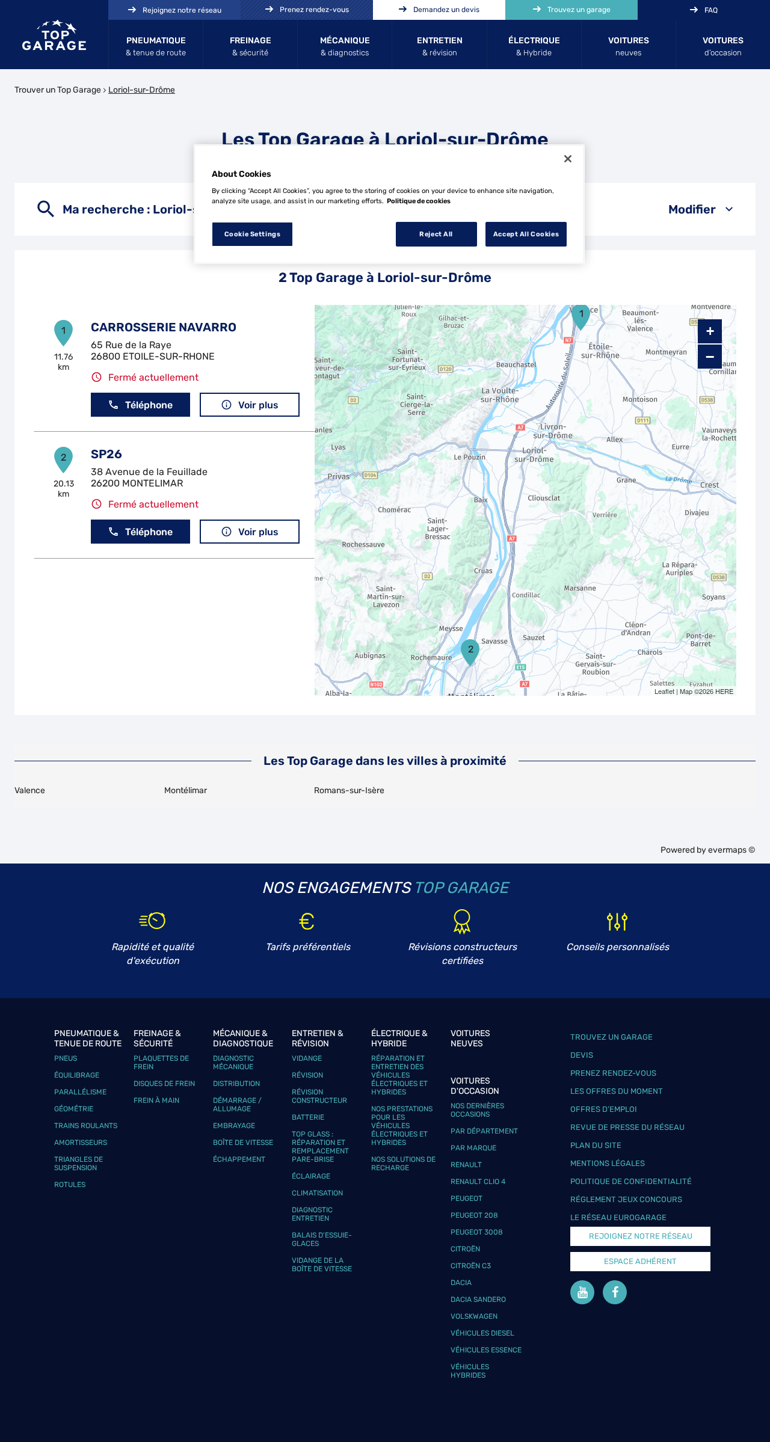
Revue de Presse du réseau (627, 1127)
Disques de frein (164, 1083)
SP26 (106, 454)
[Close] (568, 159)
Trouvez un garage (611, 1037)
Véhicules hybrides (470, 1371)
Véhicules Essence (486, 1350)
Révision (307, 1075)
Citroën (465, 1249)
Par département (484, 1131)
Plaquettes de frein (161, 1062)
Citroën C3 (471, 1266)
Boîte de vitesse (243, 1142)
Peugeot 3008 (477, 1232)
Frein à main (156, 1100)
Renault (466, 1165)
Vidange (307, 1058)
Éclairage (311, 1176)
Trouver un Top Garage (57, 90)
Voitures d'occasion (475, 1086)
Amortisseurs (80, 1142)
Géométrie (73, 1109)
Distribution (236, 1083)
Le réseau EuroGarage (618, 1217)
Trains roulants (85, 1125)
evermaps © (732, 850)
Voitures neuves (470, 1038)
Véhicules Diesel (482, 1333)
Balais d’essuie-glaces (322, 1239)
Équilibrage (76, 1075)
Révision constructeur (319, 1096)
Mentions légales (607, 1163)
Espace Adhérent (640, 1261)
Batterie (308, 1117)
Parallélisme (80, 1092)
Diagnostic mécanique (233, 1062)
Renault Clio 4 (478, 1181)
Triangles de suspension (78, 1163)
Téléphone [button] (149, 405)
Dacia (461, 1282)
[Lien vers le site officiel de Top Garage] (54, 35)
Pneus (65, 1058)
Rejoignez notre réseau (640, 1236)
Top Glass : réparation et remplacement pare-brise (320, 1147)
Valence (29, 790)
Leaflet (664, 691)
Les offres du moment (616, 1091)
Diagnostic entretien (312, 1214)
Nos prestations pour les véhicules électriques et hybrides (402, 1126)
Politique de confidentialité (631, 1181)
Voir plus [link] (258, 405)
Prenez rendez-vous (613, 1073)
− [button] (710, 356)
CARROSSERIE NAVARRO (163, 327)
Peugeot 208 (474, 1215)
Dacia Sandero (478, 1299)
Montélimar (185, 790)
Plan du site (595, 1145)
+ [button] (710, 331)
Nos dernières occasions (477, 1110)
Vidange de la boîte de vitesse (322, 1264)
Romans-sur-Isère (349, 790)
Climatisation (317, 1193)
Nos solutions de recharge (403, 1163)
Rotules (69, 1184)
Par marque (473, 1148)
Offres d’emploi (603, 1109)
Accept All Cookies (526, 234)
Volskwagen (474, 1316)
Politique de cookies (419, 201)
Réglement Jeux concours (626, 1199)
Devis (581, 1055)
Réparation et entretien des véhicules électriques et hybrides (399, 1075)
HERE (724, 691)
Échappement (239, 1159)
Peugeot (466, 1198)
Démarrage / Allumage (237, 1104)
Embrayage (234, 1125)
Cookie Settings (252, 234)
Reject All (436, 234)
